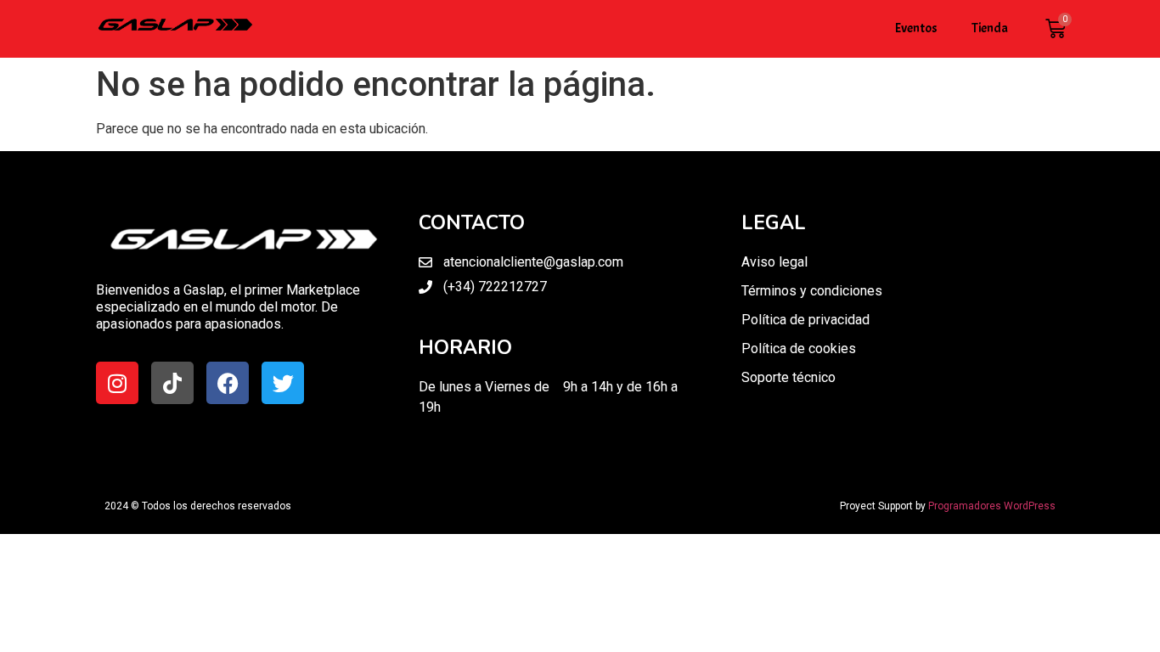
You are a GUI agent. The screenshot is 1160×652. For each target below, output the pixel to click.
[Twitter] (283, 383)
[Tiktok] (172, 383)
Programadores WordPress (992, 506)
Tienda (989, 28)
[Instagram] (117, 383)
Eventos (916, 28)
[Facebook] (227, 383)
